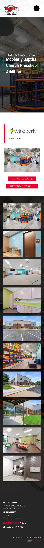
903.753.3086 (11, 523)
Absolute (38, 541)
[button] (37, 8)
